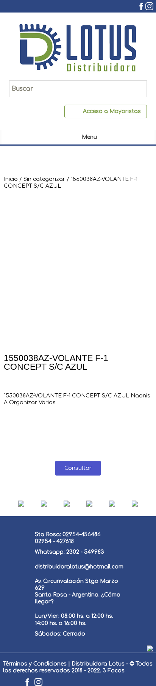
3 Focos (114, 670)
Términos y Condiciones (35, 664)
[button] (78, 468)
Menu (89, 137)
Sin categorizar (44, 179)
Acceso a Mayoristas (112, 111)
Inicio (11, 179)
